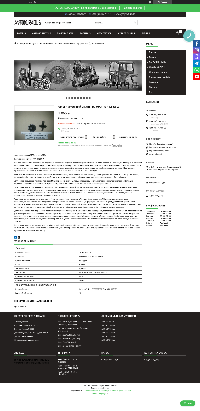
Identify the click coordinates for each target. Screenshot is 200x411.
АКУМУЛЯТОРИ (104, 33)
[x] (19, 238)
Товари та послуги (27, 43)
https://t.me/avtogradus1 (159, 151)
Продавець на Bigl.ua (100, 388)
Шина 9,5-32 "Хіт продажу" (69, 346)
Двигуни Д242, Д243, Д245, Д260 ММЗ (31, 333)
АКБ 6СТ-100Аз (108, 325)
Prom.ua (114, 385)
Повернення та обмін (159, 77)
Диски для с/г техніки (23, 336)
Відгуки (153, 87)
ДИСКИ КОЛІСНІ (157, 67)
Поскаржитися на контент (96, 391)
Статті (152, 92)
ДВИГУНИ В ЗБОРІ (65, 33)
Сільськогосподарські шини (27, 340)
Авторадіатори (21, 322)
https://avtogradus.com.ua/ (160, 144)
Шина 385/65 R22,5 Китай (69, 335)
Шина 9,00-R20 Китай (67, 342)
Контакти (153, 82)
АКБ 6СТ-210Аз (108, 340)
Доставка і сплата (158, 72)
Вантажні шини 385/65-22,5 (26, 325)
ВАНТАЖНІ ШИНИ (157, 62)
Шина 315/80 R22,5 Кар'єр (69, 338)
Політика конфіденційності (119, 391)
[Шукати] (135, 22)
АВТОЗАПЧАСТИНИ (41, 33)
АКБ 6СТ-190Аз (108, 336)
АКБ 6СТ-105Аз (108, 329)
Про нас (153, 52)
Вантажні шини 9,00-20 (24, 329)
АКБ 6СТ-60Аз (107, 322)
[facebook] (15, 238)
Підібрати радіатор (132, 7)
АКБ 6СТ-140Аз (108, 333)
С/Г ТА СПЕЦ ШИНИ (126, 33)
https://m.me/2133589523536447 (163, 147)
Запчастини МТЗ (46, 43)
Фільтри (145, 33)
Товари (152, 57)
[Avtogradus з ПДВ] (27, 22)
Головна (21, 33)
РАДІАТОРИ (85, 33)
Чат (190, 403)
